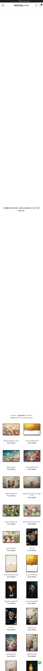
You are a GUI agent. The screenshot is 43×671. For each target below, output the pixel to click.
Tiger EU (32, 548)
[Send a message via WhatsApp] (39, 662)
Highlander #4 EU (32, 654)
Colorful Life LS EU (11, 548)
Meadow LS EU (11, 467)
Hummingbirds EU (11, 654)
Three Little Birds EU (32, 575)
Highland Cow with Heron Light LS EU (32, 494)
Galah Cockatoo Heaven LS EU (31, 522)
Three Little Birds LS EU (31, 441)
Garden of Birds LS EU (11, 522)
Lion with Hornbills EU (32, 601)
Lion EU (11, 627)
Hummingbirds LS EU (32, 467)
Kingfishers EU (32, 627)
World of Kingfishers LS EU (11, 441)
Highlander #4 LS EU (11, 494)
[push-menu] (3, 5)
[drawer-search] (36, 5)
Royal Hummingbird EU (11, 601)
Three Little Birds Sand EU (11, 575)
